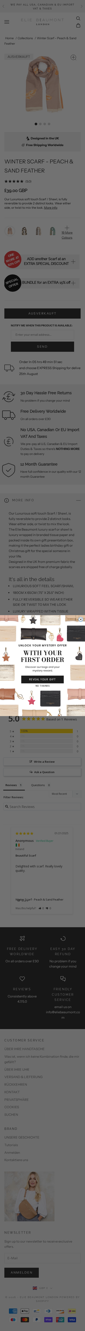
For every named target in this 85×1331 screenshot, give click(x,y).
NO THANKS (42, 686)
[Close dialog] (81, 619)
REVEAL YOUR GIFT (42, 679)
